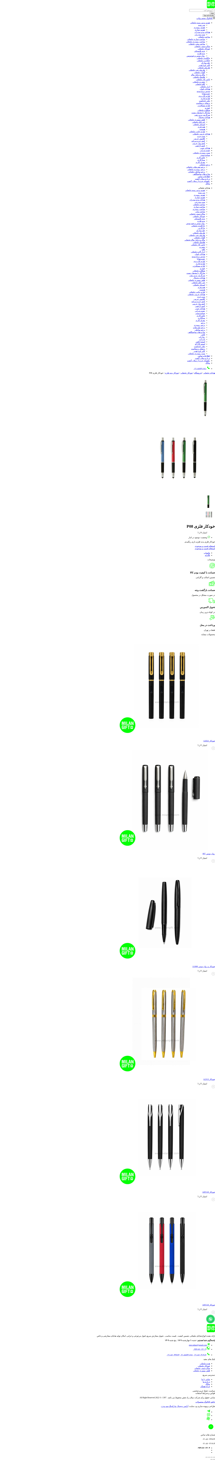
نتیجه (212, 13)
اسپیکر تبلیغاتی (199, 124)
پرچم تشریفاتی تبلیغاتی (195, 167)
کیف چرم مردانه (198, 141)
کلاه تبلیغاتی (200, 84)
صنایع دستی (205, 155)
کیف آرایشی (200, 146)
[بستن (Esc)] (207, 1457)
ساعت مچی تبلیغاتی (196, 44)
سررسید (201, 25)
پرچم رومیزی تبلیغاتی (196, 169)
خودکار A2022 (209, 741)
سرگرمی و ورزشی (202, 115)
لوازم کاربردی (204, 96)
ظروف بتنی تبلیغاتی (197, 70)
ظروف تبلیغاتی (204, 68)
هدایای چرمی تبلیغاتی (201, 134)
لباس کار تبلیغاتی (203, 79)
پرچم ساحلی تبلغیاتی (196, 172)
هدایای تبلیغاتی (209, 373)
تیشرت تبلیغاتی (199, 82)
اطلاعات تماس (204, 176)
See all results (209, 16)
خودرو (207, 108)
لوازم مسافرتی (203, 105)
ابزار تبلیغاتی (205, 87)
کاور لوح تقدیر (204, 65)
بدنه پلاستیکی (199, 51)
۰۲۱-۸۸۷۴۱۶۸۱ (199, 369)
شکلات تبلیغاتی (204, 110)
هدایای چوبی (205, 148)
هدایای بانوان (205, 89)
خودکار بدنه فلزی (172, 373)
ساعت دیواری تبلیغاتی (196, 39)
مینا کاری (201, 160)
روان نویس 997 (209, 854)
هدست (202, 129)
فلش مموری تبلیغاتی (196, 120)
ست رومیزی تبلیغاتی (201, 153)
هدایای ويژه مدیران (202, 32)
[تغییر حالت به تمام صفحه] (212, 1457)
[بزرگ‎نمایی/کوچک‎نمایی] (214, 1457)
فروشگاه (198, 373)
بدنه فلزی (201, 53)
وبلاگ (208, 184)
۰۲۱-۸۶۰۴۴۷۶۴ (173, 1355)
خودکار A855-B (208, 1192)
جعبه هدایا (206, 94)
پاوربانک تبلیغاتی (198, 122)
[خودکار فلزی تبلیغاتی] (206, 419)
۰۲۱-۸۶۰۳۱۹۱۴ (199, 1355)
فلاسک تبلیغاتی (199, 77)
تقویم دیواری (200, 30)
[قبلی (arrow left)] (214, 1459)
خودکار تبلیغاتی (204, 49)
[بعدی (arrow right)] (212, 1459)
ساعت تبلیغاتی (204, 37)
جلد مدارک (205, 63)
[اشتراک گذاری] (209, 1457)
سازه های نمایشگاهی (201, 174)
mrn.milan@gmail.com (198, 1345)
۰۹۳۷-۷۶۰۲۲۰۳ (199, 1349)
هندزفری (201, 127)
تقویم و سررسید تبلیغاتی (200, 23)
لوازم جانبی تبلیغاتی (197, 131)
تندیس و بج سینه (203, 91)
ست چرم (201, 136)
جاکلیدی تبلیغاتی (203, 58)
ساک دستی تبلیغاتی (202, 46)
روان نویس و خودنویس (196, 56)
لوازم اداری (205, 98)
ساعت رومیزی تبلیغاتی (195, 42)
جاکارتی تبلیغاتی (203, 61)
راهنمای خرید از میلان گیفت (198, 181)
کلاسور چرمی (199, 139)
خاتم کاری (201, 158)
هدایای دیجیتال (204, 117)
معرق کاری (200, 162)
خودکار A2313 (209, 1079)
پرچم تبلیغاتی (204, 165)
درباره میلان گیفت (202, 179)
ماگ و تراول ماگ (198, 75)
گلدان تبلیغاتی (199, 72)
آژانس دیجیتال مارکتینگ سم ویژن (174, 1406)
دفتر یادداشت (204, 101)
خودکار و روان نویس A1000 (203, 966)
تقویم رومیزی (199, 27)
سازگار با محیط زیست (200, 113)
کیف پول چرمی (198, 143)
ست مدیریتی (199, 34)
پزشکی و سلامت (203, 103)
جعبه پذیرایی (205, 150)
